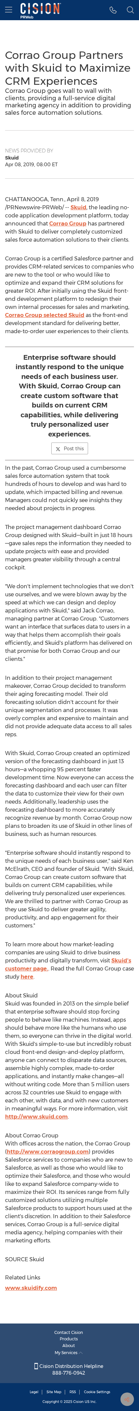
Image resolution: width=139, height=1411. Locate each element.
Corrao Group (67, 223)
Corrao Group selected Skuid (44, 315)
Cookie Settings (97, 1392)
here (27, 977)
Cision (78, 1402)
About (68, 1345)
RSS (73, 1392)
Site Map (54, 1392)
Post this (74, 449)
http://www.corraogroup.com (48, 1152)
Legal (34, 1392)
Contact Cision (68, 1332)
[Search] (130, 10)
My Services (67, 1352)
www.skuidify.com (31, 1288)
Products (69, 1338)
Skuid (78, 207)
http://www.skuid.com (36, 1117)
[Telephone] (113, 10)
